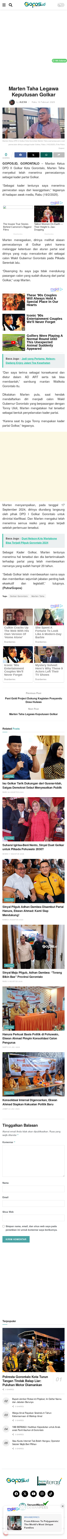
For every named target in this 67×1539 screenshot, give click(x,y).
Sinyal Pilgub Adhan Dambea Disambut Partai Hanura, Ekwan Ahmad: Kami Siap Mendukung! (33, 911)
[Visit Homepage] (34, 5)
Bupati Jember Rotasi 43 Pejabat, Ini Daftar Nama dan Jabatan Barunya (36, 1400)
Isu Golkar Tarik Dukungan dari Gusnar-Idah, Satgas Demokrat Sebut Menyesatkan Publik (32, 785)
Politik (9, 776)
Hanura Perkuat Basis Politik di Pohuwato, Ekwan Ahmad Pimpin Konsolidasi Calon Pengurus (30, 1038)
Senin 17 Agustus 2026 (13, 854)
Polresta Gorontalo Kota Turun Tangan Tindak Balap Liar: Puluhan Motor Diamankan (25, 1380)
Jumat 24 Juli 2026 (11, 1109)
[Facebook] (16, 1494)
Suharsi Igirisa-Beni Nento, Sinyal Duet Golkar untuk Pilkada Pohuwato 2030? (33, 847)
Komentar (8, 1142)
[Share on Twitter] (33, 154)
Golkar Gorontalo (19, 596)
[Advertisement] (33, 46)
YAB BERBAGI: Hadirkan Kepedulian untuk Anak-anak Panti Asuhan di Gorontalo (36, 1428)
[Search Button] (10, 5)
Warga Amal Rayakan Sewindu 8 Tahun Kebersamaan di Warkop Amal (31, 1414)
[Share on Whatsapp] (46, 154)
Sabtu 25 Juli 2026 (11, 1047)
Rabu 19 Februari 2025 (43, 102)
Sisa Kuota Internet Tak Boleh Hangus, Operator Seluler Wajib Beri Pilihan (36, 1442)
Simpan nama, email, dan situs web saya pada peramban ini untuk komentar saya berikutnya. (31, 1228)
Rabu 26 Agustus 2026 (13, 792)
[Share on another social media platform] (59, 154)
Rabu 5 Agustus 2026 (12, 981)
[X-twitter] (25, 1494)
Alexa (23, 102)
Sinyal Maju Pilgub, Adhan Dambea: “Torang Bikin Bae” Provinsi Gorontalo (32, 974)
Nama (5, 1182)
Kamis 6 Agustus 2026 (12, 920)
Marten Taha (38, 596)
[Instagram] (42, 1494)
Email (5, 1197)
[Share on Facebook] (20, 154)
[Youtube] (33, 1494)
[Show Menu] (4, 5)
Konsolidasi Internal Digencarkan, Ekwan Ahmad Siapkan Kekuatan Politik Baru (29, 1102)
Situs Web (8, 1211)
